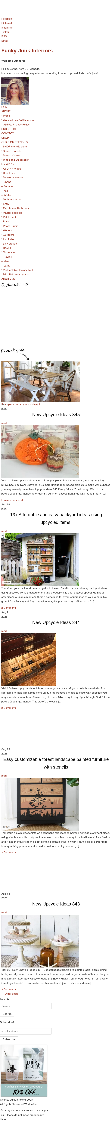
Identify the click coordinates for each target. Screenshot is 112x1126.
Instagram (7, 27)
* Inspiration (8, 239)
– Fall (4, 190)
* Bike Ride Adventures (15, 274)
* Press (5, 115)
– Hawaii (6, 256)
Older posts (9, 993)
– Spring (6, 182)
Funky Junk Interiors (27, 51)
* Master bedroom (12, 212)
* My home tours (11, 199)
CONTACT (7, 133)
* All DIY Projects (11, 168)
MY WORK (7, 164)
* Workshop (8, 230)
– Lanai (5, 265)
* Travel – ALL (9, 252)
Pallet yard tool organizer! (16, 404)
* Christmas (8, 173)
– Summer (7, 186)
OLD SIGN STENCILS (14, 142)
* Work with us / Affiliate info (17, 120)
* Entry (5, 203)
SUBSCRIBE (9, 129)
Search (4, 999)
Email (4, 40)
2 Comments (9, 607)
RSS (4, 36)
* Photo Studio (9, 226)
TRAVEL (6, 248)
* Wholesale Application (15, 159)
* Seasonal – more (12, 177)
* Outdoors (7, 234)
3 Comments (9, 852)
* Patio (5, 221)
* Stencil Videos (10, 155)
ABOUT (6, 111)
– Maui (5, 261)
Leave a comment (12, 500)
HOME (5, 107)
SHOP (5, 137)
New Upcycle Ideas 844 (56, 622)
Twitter (5, 32)
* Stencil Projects (11, 151)
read (4, 423)
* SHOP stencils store (14, 146)
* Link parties (9, 243)
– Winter (6, 195)
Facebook (7, 18)
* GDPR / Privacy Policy (15, 124)
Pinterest (6, 23)
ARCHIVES (8, 278)
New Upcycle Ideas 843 (56, 903)
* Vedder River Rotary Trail (17, 270)
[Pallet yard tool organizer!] (40, 400)
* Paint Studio (9, 217)
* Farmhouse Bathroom (15, 208)
